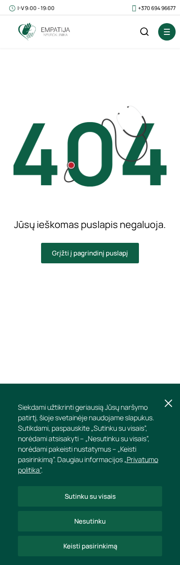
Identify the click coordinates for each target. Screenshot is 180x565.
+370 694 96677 (157, 8)
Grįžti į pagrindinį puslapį (90, 253)
